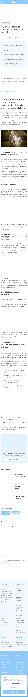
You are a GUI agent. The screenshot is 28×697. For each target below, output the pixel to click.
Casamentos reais (6, 23)
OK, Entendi (14, 692)
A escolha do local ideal (9, 50)
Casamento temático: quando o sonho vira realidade (14, 46)
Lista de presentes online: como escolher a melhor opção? (20, 496)
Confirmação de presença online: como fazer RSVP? (20, 476)
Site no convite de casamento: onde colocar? (19, 486)
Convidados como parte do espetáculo (13, 59)
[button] (2, 2)
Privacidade (5, 684)
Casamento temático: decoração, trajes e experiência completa (14, 55)
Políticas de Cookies (16, 683)
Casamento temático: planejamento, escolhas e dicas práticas (12, 64)
